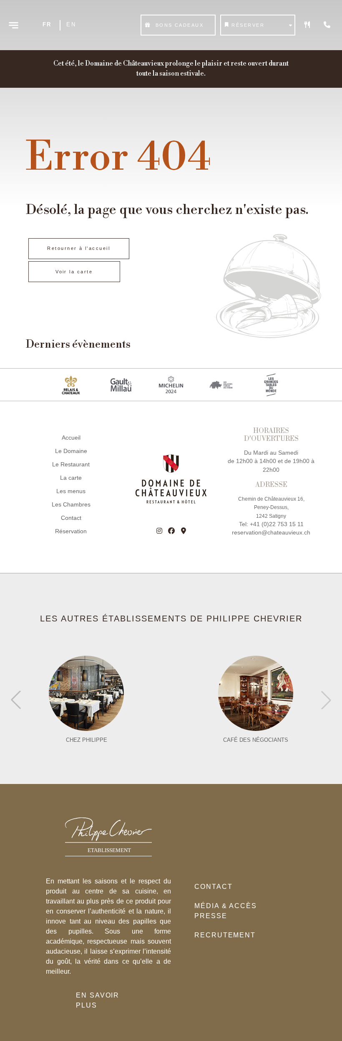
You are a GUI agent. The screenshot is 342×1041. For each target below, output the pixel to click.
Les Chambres (71, 504)
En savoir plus (97, 1000)
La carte (71, 478)
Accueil (71, 438)
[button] (326, 700)
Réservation (71, 531)
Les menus (71, 491)
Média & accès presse (225, 910)
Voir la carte (74, 271)
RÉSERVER (247, 25)
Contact (71, 518)
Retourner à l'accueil (78, 248)
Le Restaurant (71, 464)
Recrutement (225, 935)
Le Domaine (71, 451)
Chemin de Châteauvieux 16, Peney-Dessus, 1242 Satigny (271, 507)
